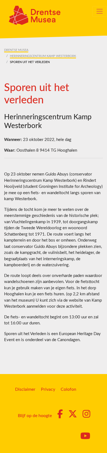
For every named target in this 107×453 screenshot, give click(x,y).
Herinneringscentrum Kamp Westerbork (43, 56)
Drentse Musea (16, 50)
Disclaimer (25, 389)
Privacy (48, 389)
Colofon (68, 389)
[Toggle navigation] (99, 11)
